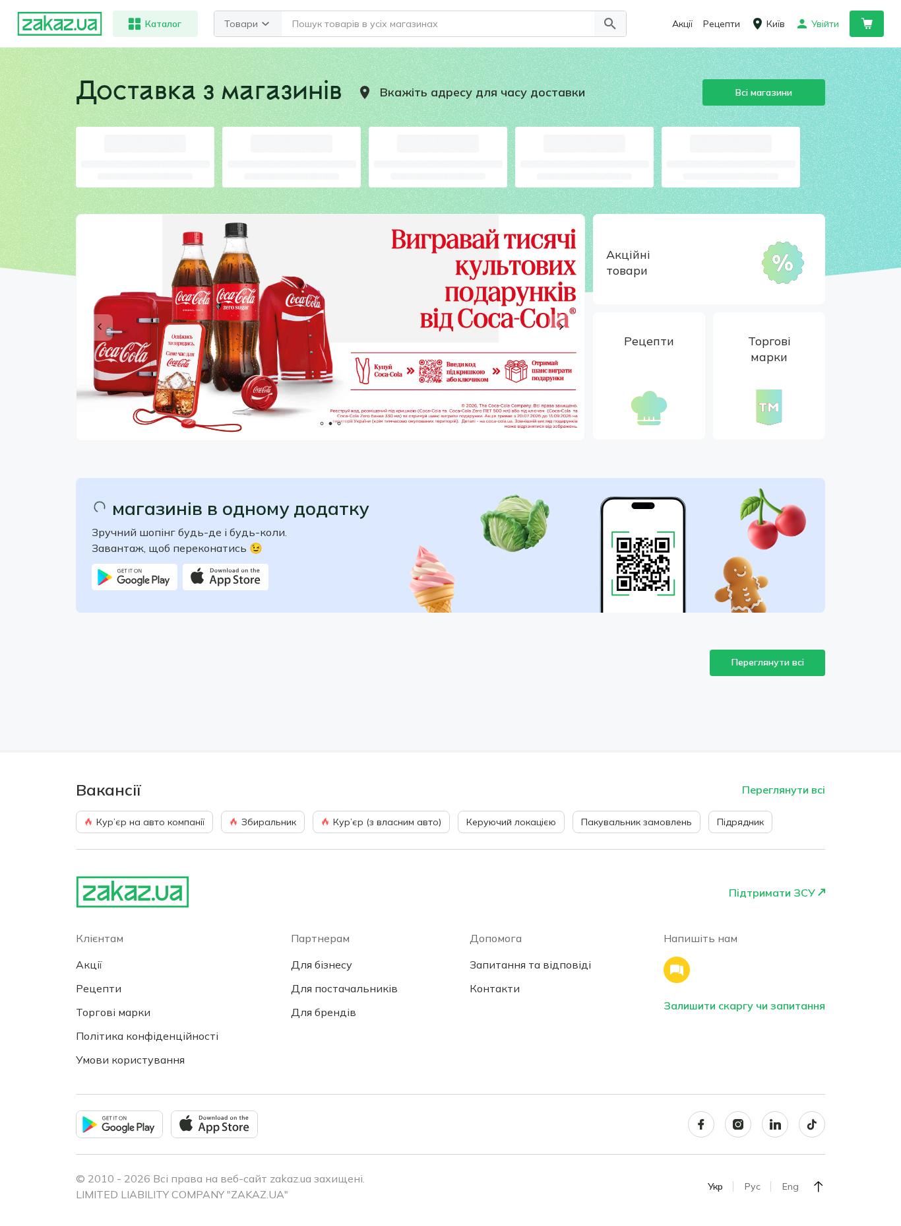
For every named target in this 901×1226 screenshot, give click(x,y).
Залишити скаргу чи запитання (744, 1005)
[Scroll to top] (818, 1186)
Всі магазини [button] (763, 92)
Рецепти (98, 988)
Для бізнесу (321, 964)
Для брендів (323, 1012)
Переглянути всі (767, 662)
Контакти (495, 988)
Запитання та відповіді (530, 964)
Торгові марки (113, 1012)
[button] (610, 23)
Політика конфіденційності (147, 1035)
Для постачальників (344, 988)
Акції (89, 964)
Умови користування (130, 1059)
